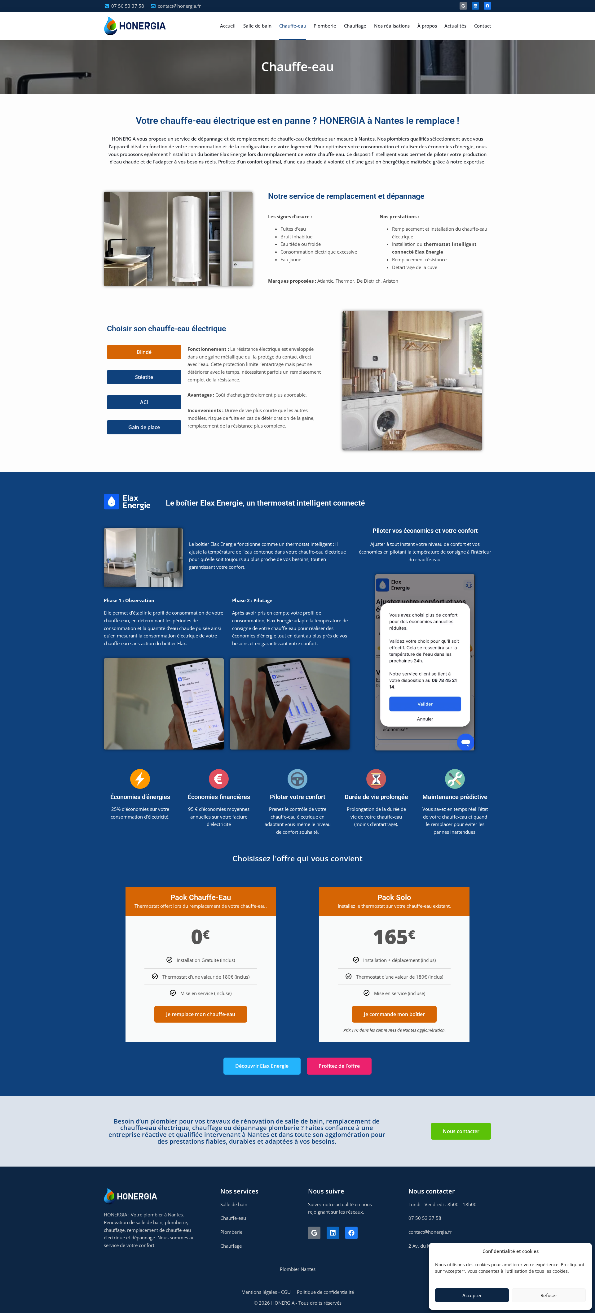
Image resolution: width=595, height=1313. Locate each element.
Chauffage (355, 26)
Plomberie (325, 26)
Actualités (455, 26)
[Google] (463, 6)
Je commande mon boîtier (394, 1014)
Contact (482, 26)
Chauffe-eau (292, 26)
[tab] (144, 352)
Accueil (228, 26)
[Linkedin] (475, 6)
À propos (427, 26)
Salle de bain (257, 26)
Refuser (548, 1295)
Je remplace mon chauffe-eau (200, 1014)
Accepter (472, 1295)
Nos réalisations (392, 26)
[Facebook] (487, 6)
